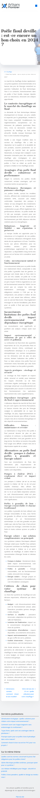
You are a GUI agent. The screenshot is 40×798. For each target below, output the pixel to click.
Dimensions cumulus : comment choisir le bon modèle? (12, 693)
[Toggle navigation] (36, 5)
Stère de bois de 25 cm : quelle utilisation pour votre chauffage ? (28, 693)
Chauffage (9, 72)
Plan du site (20, 797)
